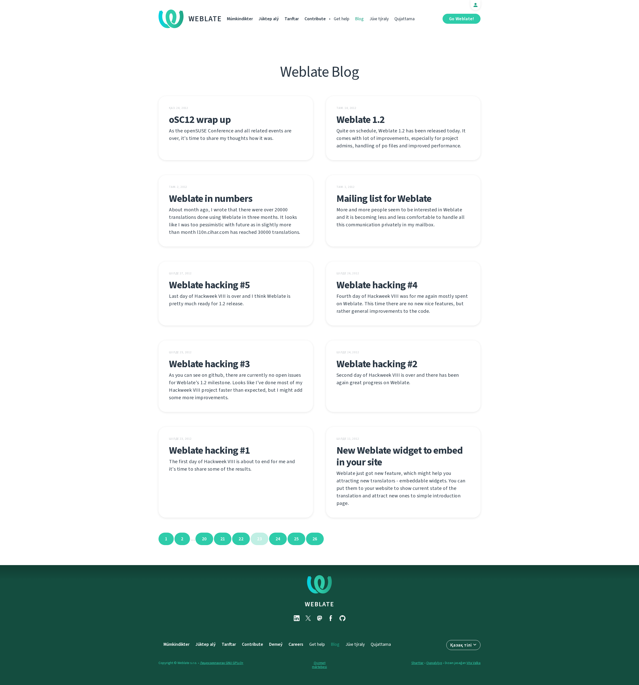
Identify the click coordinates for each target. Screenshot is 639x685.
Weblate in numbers (210, 198)
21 (222, 539)
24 (278, 539)
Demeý (276, 644)
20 (204, 539)
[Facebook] (331, 618)
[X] (308, 618)
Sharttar (417, 663)
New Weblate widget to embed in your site (399, 456)
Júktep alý (269, 19)
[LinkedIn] (296, 618)
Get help (341, 19)
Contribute (315, 19)
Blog (359, 19)
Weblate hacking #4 (376, 285)
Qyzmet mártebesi (319, 665)
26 (315, 539)
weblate (319, 604)
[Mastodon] (319, 618)
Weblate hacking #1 (209, 450)
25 (296, 539)
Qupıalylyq (434, 663)
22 (241, 539)
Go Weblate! (461, 19)
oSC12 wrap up (200, 119)
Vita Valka (473, 663)
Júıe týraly (379, 19)
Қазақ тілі (461, 645)
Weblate (205, 19)
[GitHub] (342, 618)
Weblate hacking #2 (376, 363)
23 (259, 539)
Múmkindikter (240, 19)
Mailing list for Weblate (383, 198)
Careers (296, 644)
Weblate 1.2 (360, 119)
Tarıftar (292, 19)
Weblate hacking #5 (209, 285)
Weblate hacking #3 (209, 363)
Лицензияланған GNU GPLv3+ (221, 663)
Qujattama (404, 19)
